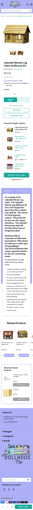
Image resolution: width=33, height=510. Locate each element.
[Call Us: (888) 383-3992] (28, 4)
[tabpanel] (12, 53)
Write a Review (18, 69)
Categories (8, 436)
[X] (4, 489)
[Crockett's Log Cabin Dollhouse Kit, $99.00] (22, 334)
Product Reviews (22, 191)
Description (7, 191)
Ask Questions (16, 116)
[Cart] (31, 4)
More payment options (16, 105)
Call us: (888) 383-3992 (11, 422)
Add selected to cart (16, 175)
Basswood (16, 389)
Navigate (8, 431)
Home (3, 16)
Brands (7, 441)
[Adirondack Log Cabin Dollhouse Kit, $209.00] (7, 334)
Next (29, 370)
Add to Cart (10, 100)
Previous (26, 370)
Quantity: (7, 89)
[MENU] (2, 4)
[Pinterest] (13, 489)
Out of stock (21, 384)
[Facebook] (9, 489)
